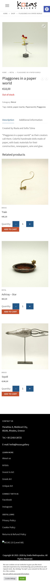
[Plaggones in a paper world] (42, 79)
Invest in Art (8, 472)
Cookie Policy (8, 527)
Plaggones (41, 107)
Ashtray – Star (9, 294)
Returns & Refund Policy (14, 534)
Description (8, 119)
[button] (47, 9)
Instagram (7, 506)
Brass (4, 208)
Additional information (30, 119)
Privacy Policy (9, 520)
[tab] (8, 120)
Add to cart (10, 229)
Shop (13, 13)
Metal (12, 72)
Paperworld (31, 107)
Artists (5, 465)
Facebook (7, 499)
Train (4, 212)
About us (6, 458)
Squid (5, 376)
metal (9, 107)
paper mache (19, 107)
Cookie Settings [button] (10, 579)
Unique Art (7, 485)
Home (5, 13)
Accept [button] (22, 579)
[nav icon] (7, 6)
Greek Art (7, 479)
